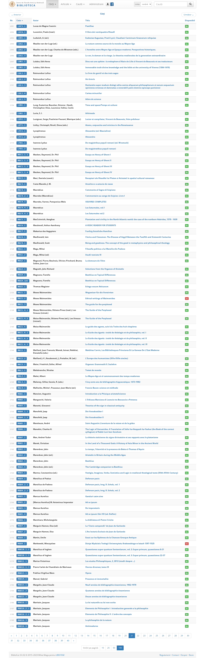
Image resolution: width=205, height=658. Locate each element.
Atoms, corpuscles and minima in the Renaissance (109, 125)
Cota (18, 20)
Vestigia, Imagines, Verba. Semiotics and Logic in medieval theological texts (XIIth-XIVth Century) (131, 472)
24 (150, 635)
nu (187, 299)
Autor (35, 20)
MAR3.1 (21, 473)
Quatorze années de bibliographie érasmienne (107, 590)
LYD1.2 (21, 148)
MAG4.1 (21, 275)
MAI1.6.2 (23, 338)
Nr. (11, 20)
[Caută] (190, 4)
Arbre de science (93, 99)
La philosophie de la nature (98, 620)
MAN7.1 (21, 437)
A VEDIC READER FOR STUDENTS (100, 225)
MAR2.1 (21, 449)
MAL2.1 (21, 376)
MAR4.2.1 (23, 484)
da (187, 26)
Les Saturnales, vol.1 (95, 207)
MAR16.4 (22, 626)
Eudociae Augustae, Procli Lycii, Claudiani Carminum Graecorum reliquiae (120, 38)
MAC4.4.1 (23, 207)
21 (132, 635)
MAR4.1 (21, 479)
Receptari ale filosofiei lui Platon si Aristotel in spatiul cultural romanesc (119, 178)
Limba (137, 4)
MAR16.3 (22, 620)
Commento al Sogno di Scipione (100, 190)
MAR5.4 (21, 514)
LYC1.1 (21, 131)
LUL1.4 (21, 93)
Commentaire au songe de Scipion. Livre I (105, 195)
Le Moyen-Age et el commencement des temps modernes (112, 376)
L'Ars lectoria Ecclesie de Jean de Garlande (105, 531)
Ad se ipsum (91, 502)
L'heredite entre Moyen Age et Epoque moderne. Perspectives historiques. (120, 49)
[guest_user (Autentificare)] (108, 4)
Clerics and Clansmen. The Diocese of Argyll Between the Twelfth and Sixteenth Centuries (128, 237)
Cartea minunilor (93, 93)
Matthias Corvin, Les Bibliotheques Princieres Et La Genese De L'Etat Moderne (122, 350)
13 (82, 635)
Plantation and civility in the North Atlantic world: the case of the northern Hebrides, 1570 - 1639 (131, 219)
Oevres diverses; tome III (97, 567)
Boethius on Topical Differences (100, 274)
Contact (175, 655)
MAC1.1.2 (23, 160)
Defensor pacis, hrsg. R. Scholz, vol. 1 (102, 484)
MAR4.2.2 (23, 490)
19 (119, 635)
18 (113, 635)
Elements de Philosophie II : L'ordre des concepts (108, 614)
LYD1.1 (21, 143)
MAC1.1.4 (23, 172)
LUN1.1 (21, 105)
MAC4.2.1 (23, 196)
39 (62, 640)
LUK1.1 (21, 61)
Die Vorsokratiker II (94, 417)
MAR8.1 (21, 537)
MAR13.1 (22, 573)
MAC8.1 (21, 237)
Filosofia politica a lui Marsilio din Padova (105, 248)
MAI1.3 (21, 304)
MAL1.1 (21, 370)
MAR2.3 (21, 461)
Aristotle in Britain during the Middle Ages (105, 455)
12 (75, 635)
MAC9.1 (21, 243)
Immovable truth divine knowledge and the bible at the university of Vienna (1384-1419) (127, 67)
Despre (184, 655)
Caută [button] (79, 4)
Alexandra (90, 136)
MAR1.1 (21, 443)
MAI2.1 (21, 350)
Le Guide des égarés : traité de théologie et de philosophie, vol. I (115, 332)
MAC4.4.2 (23, 213)
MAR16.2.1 (23, 608)
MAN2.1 (21, 399)
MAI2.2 (21, 358)
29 (182, 635)
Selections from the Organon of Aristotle (104, 269)
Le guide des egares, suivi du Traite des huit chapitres (111, 326)
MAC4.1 (21, 190)
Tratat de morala (93, 370)
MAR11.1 (22, 561)
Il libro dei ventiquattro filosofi (100, 32)
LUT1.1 (21, 125)
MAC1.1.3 (23, 166)
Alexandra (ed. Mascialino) (98, 131)
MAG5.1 (21, 286)
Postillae (89, 26)
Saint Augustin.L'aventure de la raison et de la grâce (110, 423)
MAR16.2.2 (23, 614)
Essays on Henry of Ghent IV (98, 172)
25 (157, 635)
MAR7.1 (21, 526)
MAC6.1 (21, 225)
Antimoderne (91, 626)
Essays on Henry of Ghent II (98, 160)
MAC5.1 (21, 219)
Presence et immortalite (96, 579)
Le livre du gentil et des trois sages (101, 73)
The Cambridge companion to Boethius (104, 466)
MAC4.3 (21, 202)
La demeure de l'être (95, 260)
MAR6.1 (21, 520)
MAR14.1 (22, 579)
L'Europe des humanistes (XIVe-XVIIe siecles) (106, 358)
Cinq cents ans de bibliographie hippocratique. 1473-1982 (112, 382)
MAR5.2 (21, 502)
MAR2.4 (21, 467)
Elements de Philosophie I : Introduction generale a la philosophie (116, 608)
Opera (88, 573)
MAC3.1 (21, 184)
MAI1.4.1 (23, 310)
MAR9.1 (21, 543)
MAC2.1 (21, 178)
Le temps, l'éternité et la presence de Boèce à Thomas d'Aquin (114, 449)
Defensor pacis (92, 478)
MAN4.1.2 (23, 417)
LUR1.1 (21, 113)
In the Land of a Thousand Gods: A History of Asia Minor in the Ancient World (121, 443)
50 (114, 647)
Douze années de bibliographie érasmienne (106, 596)
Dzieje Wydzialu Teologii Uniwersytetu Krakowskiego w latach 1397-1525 (119, 543)
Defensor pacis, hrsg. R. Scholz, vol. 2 (102, 490)
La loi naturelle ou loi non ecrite (100, 602)
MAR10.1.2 (23, 549)
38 (55, 640)
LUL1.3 (21, 85)
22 (138, 635)
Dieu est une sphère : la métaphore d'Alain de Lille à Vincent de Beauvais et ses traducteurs (128, 61)
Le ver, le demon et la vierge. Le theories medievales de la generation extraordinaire (125, 55)
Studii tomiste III (93, 254)
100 (120, 647)
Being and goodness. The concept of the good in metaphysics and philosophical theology (127, 243)
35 (37, 640)
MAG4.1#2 (23, 281)
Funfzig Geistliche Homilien (98, 231)
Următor (189, 14)
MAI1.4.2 (23, 318)
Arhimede (90, 113)
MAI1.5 (21, 327)
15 (94, 635)
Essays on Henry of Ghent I (98, 154)
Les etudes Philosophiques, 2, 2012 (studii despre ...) (110, 561)
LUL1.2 (21, 79)
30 (188, 635)
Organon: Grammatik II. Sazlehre (100, 364)
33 (24, 640)
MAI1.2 (21, 298)
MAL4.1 (21, 388)
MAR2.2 (21, 455)
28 (175, 635)
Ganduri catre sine (94, 496)
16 (100, 635)
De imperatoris (92, 508)
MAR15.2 (22, 591)
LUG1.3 (21, 55)
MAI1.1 (21, 292)
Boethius (89, 461)
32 (18, 640)
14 (88, 635)
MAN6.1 (21, 429)
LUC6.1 (21, 32)
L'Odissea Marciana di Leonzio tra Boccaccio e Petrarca (111, 399)
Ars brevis (90, 79)
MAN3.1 (21, 405)
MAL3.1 (21, 382)
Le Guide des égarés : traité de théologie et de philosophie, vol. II (116, 338)
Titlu (87, 20)
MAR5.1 (21, 496)
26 (163, 635)
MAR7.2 (21, 532)
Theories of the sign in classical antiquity (104, 405)
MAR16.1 (22, 602)
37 (49, 640)
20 (125, 635)
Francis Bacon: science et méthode (101, 387)
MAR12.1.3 (23, 567)
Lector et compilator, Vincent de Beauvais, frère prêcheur (112, 119)
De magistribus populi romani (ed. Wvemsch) (106, 142)
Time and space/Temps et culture (101, 105)
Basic (191, 655)
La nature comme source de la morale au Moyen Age (110, 43)
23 (144, 635)
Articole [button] (65, 4)
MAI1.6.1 (23, 332)
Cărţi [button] (51, 4)
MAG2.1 (21, 261)
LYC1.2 (21, 137)
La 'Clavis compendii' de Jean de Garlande (105, 525)
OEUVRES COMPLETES (95, 201)
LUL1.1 (21, 73)
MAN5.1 (21, 423)
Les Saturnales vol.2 (94, 213)
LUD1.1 (21, 38)
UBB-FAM (60, 655)
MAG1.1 (21, 249)
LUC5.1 (21, 26)
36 (43, 640)
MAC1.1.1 (23, 154)
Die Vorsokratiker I (94, 411)
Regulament (165, 655)
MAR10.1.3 (23, 555)
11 (69, 635)
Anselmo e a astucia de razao (99, 184)
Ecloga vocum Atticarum (96, 286)
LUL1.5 (21, 99)
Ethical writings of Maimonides (100, 298)
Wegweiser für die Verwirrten (99, 292)
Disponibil (190, 20)
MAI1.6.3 (23, 344)
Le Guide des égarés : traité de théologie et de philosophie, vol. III (116, 344)
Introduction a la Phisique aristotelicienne (105, 393)
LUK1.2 (21, 67)
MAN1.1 (21, 394)
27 (169, 635)
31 (12, 640)
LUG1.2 (21, 50)
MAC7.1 (21, 231)
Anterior (16, 14)
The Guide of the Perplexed (98, 310)
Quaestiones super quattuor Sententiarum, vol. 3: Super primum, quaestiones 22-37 (125, 555)
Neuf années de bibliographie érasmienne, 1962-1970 (110, 584)
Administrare (96, 4)
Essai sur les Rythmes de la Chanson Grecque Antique (110, 537)
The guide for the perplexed (98, 304)
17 (107, 635)
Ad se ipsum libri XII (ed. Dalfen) (100, 514)
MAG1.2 (21, 255)
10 (63, 635)
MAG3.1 (21, 269)
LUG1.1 (21, 44)
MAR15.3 (22, 596)
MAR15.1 (22, 585)
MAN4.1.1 (23, 411)
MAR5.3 (21, 508)
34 (30, 640)
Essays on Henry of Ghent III (98, 166)
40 (68, 640)
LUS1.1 (21, 119)
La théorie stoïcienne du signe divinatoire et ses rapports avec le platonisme (121, 437)
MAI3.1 (21, 364)
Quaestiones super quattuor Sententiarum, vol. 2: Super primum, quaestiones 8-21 (124, 549)
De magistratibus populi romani (100, 148)
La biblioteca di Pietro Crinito (99, 520)
